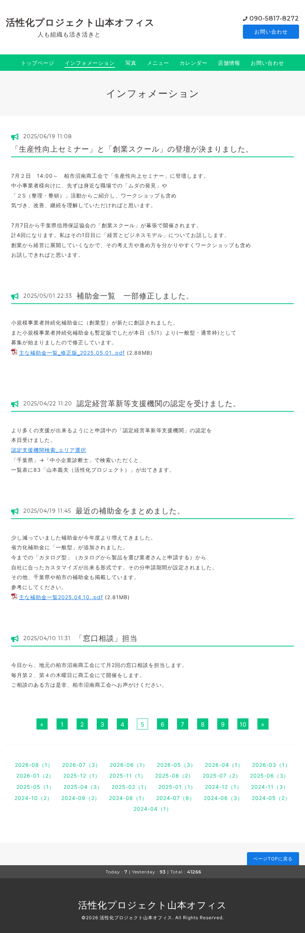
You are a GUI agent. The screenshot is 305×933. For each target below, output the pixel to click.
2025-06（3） (269, 775)
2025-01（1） (177, 787)
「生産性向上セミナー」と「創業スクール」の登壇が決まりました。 (132, 149)
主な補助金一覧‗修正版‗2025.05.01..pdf (72, 353)
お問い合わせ (271, 31)
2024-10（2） (33, 798)
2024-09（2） (80, 798)
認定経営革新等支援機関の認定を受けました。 (159, 403)
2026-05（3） (176, 765)
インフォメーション (90, 63)
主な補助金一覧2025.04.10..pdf (61, 597)
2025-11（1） (127, 775)
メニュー (158, 63)
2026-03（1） (271, 765)
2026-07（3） (81, 765)
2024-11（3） (270, 787)
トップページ (37, 63)
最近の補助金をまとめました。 (130, 510)
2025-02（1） (131, 787)
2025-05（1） (35, 787)
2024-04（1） (153, 809)
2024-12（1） (223, 787)
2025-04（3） (83, 787)
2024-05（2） (271, 798)
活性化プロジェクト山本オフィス (80, 22)
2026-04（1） (224, 765)
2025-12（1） (81, 775)
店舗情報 (229, 63)
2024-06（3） (223, 798)
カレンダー (194, 63)
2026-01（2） (35, 775)
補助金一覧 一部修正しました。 (135, 295)
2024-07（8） (175, 798)
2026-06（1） (129, 765)
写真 (131, 63)
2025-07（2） (222, 775)
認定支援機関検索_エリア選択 (48, 450)
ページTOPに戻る (273, 858)
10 (243, 724)
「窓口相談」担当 (106, 638)
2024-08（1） (128, 798)
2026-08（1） (34, 765)
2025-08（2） (174, 775)
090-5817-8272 (274, 18)
